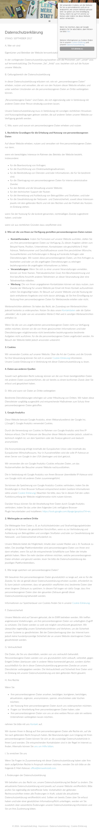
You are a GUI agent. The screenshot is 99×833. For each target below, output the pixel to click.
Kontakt (34, 724)
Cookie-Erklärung (61, 358)
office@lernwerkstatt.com (43, 768)
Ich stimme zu (77, 49)
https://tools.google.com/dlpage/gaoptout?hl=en (66, 511)
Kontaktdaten (69, 310)
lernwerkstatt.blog (29, 826)
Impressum (43, 826)
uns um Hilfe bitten (43, 746)
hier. (69, 31)
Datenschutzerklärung (59, 826)
